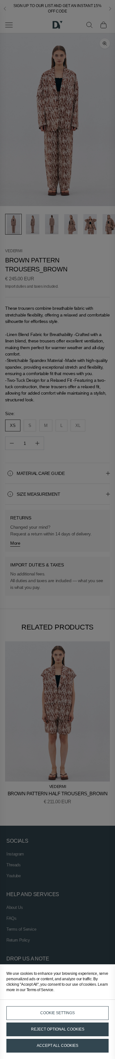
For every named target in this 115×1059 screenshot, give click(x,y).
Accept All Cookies (57, 1045)
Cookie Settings (57, 1013)
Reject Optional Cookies (57, 1029)
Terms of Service (40, 990)
